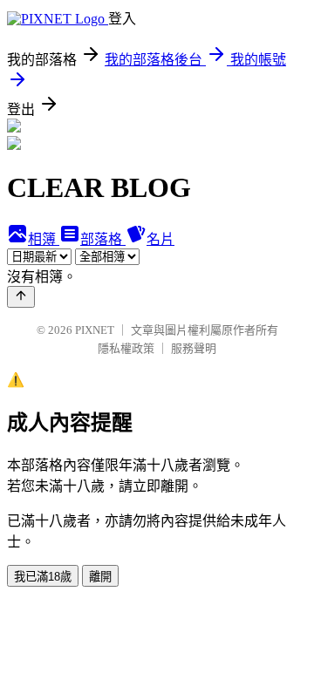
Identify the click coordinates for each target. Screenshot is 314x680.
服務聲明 (193, 348)
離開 (100, 576)
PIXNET (94, 330)
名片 (160, 239)
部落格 (103, 239)
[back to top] (21, 297)
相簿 (43, 239)
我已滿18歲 (43, 576)
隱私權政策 (126, 348)
